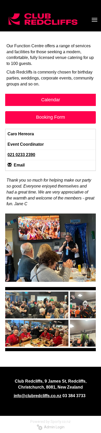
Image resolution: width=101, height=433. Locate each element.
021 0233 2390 (21, 154)
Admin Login (53, 427)
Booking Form (50, 117)
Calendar (50, 99)
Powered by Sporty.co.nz (50, 421)
